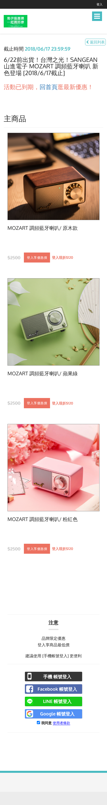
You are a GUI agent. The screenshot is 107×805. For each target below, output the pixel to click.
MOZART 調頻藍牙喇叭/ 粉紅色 (42, 519)
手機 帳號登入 (57, 676)
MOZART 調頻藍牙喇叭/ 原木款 (42, 228)
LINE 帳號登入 (57, 701)
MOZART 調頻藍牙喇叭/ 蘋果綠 (42, 374)
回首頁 (48, 87)
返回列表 (97, 42)
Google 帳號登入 (57, 713)
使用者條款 (61, 723)
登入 (100, 4)
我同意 (46, 723)
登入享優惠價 (37, 258)
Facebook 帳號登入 (57, 689)
